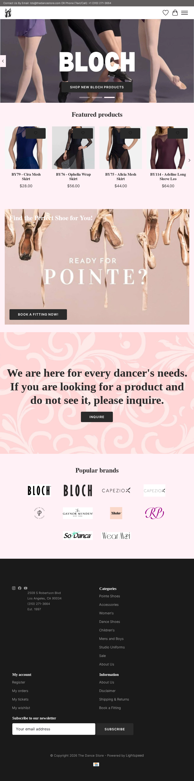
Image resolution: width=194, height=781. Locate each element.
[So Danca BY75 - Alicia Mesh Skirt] (120, 147)
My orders (20, 691)
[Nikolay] (116, 514)
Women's (106, 613)
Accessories (109, 604)
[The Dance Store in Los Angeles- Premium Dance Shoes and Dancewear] (8, 13)
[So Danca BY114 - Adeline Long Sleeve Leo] (168, 147)
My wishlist (21, 708)
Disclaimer (107, 691)
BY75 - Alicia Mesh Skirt (120, 176)
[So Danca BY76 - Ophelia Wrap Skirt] (73, 147)
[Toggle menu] (184, 13)
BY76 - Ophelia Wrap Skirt (73, 176)
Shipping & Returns (114, 699)
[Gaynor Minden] (78, 514)
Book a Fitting (110, 708)
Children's (107, 630)
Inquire (96, 417)
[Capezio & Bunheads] (154, 491)
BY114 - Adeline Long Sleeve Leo (168, 176)
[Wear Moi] (116, 536)
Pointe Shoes (109, 596)
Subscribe (115, 729)
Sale (102, 656)
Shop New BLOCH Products (97, 87)
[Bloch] (39, 491)
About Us (106, 664)
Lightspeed (135, 755)
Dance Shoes (109, 622)
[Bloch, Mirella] (78, 491)
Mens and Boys (111, 639)
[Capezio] (116, 491)
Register (18, 682)
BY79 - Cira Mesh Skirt (26, 176)
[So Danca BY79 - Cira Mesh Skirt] (26, 147)
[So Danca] (78, 536)
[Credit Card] (96, 765)
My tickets (20, 699)
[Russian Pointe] (154, 514)
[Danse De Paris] (39, 514)
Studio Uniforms (112, 647)
